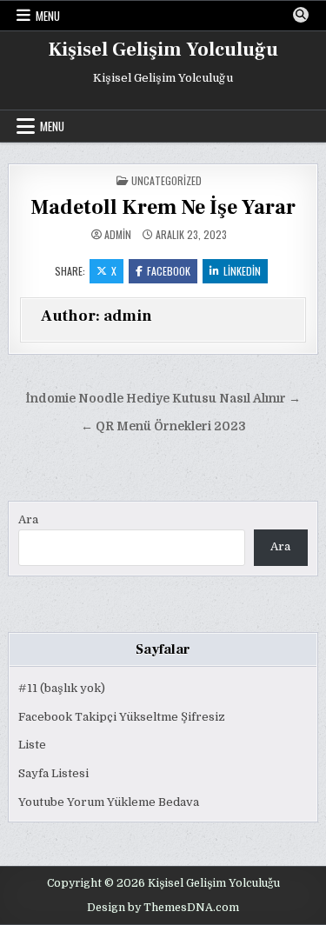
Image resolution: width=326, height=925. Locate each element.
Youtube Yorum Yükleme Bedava (108, 802)
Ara (28, 519)
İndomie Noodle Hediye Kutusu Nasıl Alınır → (163, 398)
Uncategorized (166, 180)
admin (117, 235)
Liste (32, 744)
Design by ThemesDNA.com (163, 908)
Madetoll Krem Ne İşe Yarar (163, 207)
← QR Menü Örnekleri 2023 (163, 426)
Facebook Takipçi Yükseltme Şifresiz (121, 716)
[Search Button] (301, 15)
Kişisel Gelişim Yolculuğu (163, 49)
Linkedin (242, 270)
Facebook (168, 270)
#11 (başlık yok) (61, 688)
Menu (48, 15)
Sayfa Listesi (53, 773)
